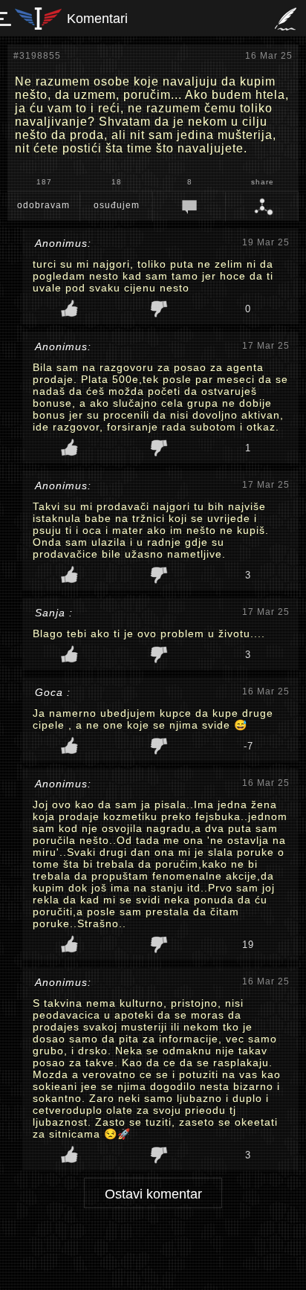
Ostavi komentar (153, 1194)
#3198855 (37, 56)
